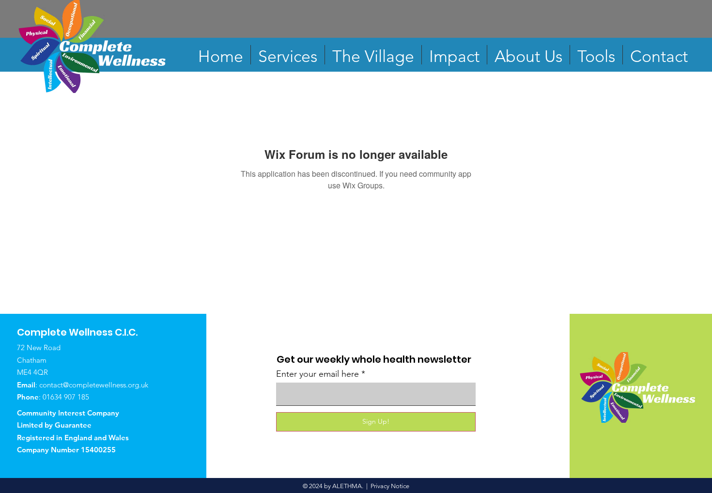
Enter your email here (317, 374)
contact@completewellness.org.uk (93, 384)
